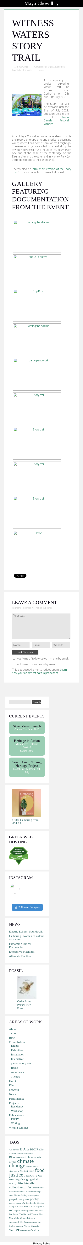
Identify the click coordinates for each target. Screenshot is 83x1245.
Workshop (17, 1110)
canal (23, 1157)
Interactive (28, 70)
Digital (51, 66)
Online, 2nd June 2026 (27, 727)
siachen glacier (37, 1207)
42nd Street (14, 1150)
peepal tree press (19, 1199)
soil (11, 1210)
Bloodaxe (15, 1157)
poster (18, 1203)
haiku (11, 1180)
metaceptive (33, 1195)
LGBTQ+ (13, 1184)
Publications (16, 1115)
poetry (34, 1199)
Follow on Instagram (29, 907)
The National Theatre (28, 1214)
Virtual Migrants (31, 1226)
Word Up (35, 1230)
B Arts (24, 1149)
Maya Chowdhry (42, 3)
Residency (17, 1106)
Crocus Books (32, 1167)
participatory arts (21, 1063)
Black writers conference (22, 1154)
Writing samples (18, 1127)
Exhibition (60, 66)
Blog (12, 1037)
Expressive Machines (22, 951)
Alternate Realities (20, 956)
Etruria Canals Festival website (56, 120)
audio (12, 1033)
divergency (14, 1171)
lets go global (29, 1179)
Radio (14, 1067)
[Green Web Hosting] (18, 864)
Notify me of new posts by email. (36, 664)
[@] (20, 889)
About (13, 1029)
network (14, 1089)
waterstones (25, 1230)
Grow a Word (36, 1176)
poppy (12, 1203)
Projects (14, 1103)
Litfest (27, 1187)
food (31, 1170)
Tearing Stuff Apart (29, 1211)
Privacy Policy (41, 1243)
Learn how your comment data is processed (39, 671)
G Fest (27, 1176)
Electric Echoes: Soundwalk (26, 931)
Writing (15, 1123)
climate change (21, 1163)
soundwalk (17, 1072)
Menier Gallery (21, 1195)
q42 (23, 1203)
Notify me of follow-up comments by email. (42, 658)
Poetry (15, 1118)
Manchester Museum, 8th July (27, 767)
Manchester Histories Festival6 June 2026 (27, 745)
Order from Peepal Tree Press (24, 1005)
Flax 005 (24, 1171)
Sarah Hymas (24, 1207)
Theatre (15, 1076)
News (12, 1094)
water (41, 70)
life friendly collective (22, 1185)
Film (11, 1085)
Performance (16, 1098)
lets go (18, 1180)
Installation (17, 70)
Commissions (40, 66)
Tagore (17, 1211)
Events (13, 1081)
